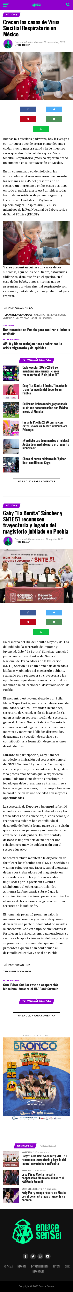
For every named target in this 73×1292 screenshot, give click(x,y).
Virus (48, 318)
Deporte (22, 1266)
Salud (37, 318)
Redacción (24, 45)
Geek (67, 1266)
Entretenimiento (39, 1266)
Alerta (40, 315)
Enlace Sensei (57, 315)
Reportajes (38, 1271)
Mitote (56, 1266)
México (9, 318)
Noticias (23, 318)
